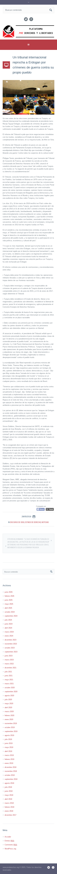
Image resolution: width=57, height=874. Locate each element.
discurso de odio (17, 522)
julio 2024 (8, 620)
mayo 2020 (9, 704)
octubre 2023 (10, 648)
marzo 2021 (9, 684)
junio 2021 (8, 676)
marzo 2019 (9, 755)
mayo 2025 (9, 604)
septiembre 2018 (11, 779)
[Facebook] (31, 19)
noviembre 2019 (11, 723)
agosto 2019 (9, 735)
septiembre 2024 (11, 616)
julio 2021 (8, 672)
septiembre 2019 (11, 731)
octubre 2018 (10, 775)
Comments (11, 845)
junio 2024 (8, 624)
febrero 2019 (9, 759)
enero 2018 (9, 811)
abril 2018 (8, 799)
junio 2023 (8, 656)
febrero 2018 (9, 807)
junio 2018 (8, 791)
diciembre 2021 (10, 668)
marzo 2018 (9, 803)
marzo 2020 (9, 711)
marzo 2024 (9, 632)
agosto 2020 (9, 696)
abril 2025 (8, 608)
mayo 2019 (9, 747)
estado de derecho (33, 522)
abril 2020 (8, 707)
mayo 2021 (9, 680)
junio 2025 (8, 600)
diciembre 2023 (10, 640)
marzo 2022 (9, 664)
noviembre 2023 (11, 644)
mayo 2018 (9, 795)
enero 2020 (9, 719)
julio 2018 (8, 787)
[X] (26, 19)
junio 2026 (8, 592)
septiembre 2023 (11, 652)
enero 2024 (9, 636)
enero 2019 (9, 763)
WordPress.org (10, 849)
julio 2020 (8, 700)
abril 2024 (8, 628)
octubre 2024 (10, 612)
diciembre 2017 (10, 815)
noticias (45, 522)
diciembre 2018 (10, 767)
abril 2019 (8, 751)
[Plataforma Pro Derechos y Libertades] (28, 31)
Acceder (8, 837)
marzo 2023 (9, 660)
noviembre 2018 (11, 771)
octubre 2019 (10, 727)
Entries (9, 841)
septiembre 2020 (11, 692)
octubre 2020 (10, 688)
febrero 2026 (9, 596)
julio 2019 (8, 739)
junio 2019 (8, 743)
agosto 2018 (9, 783)
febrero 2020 (9, 715)
